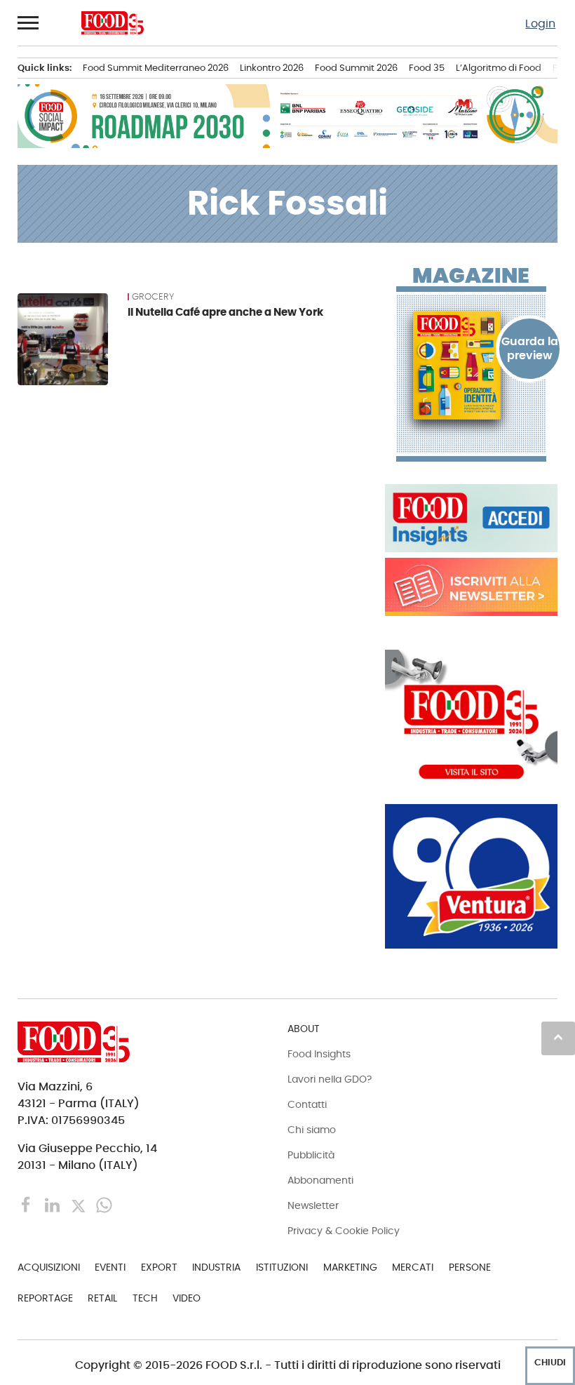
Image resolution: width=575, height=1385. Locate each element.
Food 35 (427, 68)
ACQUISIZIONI (49, 1267)
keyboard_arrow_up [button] (558, 1037)
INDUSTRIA (216, 1267)
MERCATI (412, 1267)
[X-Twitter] (79, 1204)
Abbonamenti (320, 1180)
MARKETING (350, 1267)
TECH (145, 1298)
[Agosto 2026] (471, 366)
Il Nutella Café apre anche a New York (225, 312)
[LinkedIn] (53, 1204)
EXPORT (159, 1267)
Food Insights (319, 1054)
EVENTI (110, 1267)
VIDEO (186, 1298)
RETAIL (102, 1298)
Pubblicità (311, 1155)
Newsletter (313, 1205)
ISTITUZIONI (282, 1267)
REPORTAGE (45, 1298)
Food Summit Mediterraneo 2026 (156, 68)
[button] (29, 22)
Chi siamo (312, 1130)
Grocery (153, 296)
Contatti (307, 1104)
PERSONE (470, 1267)
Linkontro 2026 (272, 68)
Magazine (470, 275)
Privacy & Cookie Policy (344, 1231)
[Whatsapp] (104, 1204)
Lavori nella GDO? (330, 1079)
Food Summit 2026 (356, 68)
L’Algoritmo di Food (498, 68)
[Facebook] (28, 1204)
